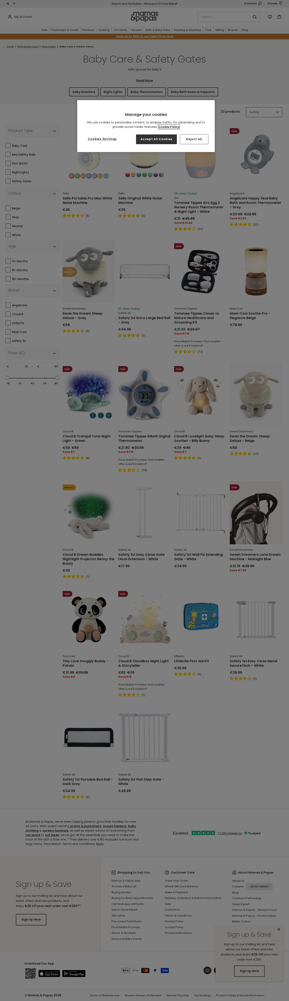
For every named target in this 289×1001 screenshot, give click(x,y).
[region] (146, 126)
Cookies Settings (102, 139)
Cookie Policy (168, 127)
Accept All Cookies (156, 139)
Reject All (194, 139)
